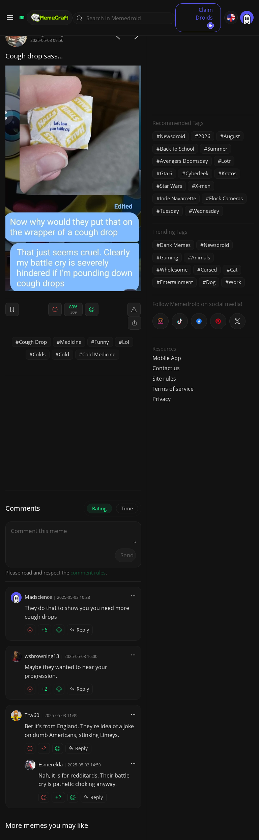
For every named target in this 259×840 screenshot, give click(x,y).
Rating (99, 508)
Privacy (161, 399)
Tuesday (169, 210)
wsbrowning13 (42, 656)
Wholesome (174, 269)
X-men (202, 185)
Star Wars (171, 185)
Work (235, 282)
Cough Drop (33, 341)
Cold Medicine (98, 354)
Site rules (164, 378)
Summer (217, 148)
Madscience (38, 596)
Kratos (229, 173)
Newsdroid (172, 136)
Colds (39, 354)
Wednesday (205, 210)
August (232, 136)
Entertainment (176, 282)
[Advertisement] (203, 67)
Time (127, 508)
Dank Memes (175, 244)
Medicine (70, 341)
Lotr (226, 160)
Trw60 (32, 715)
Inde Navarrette (178, 198)
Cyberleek (196, 173)
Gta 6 (166, 173)
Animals (200, 257)
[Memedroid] (21, 17)
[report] (134, 309)
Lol (125, 341)
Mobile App (166, 358)
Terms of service (173, 388)
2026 (204, 136)
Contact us (166, 368)
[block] (134, 323)
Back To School (177, 148)
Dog (210, 282)
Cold (64, 354)
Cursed (209, 269)
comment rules (88, 572)
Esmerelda (50, 764)
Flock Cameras (226, 198)
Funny (101, 341)
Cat (233, 269)
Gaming (169, 257)
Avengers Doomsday (184, 160)
